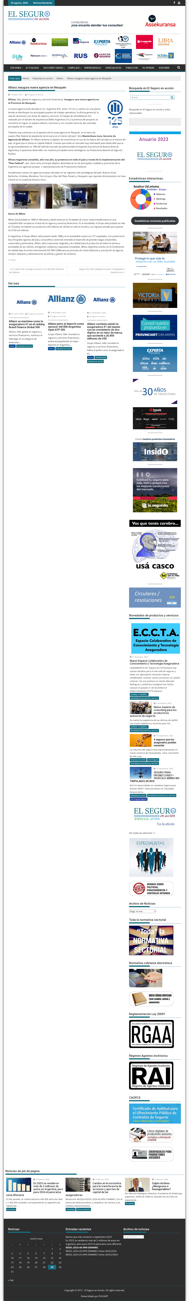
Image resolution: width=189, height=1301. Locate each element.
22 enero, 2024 (17, 313)
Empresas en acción (24, 346)
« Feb (10, 1280)
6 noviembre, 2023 (163, 703)
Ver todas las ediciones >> (142, 832)
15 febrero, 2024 (42, 1179)
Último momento (83, 1209)
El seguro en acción (35, 313)
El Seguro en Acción (35, 94)
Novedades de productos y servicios (144, 698)
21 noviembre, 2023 (97, 312)
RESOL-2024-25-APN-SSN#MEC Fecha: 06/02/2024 (92, 1254)
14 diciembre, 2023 (58, 312)
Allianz (13, 260)
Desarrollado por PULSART (94, 1296)
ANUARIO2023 (100, 357)
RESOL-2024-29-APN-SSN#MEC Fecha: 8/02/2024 (91, 1251)
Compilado (74, 68)
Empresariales (92, 68)
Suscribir (164, 68)
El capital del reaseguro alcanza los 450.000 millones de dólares (36, 271)
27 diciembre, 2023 (140, 657)
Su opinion (148, 68)
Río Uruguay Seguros (139, 799)
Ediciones (15, 68)
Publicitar (132, 68)
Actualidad (32, 68)
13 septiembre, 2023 (164, 768)
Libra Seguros (153, 760)
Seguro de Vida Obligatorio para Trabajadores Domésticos (102, 271)
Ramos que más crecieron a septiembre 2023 (89, 1236)
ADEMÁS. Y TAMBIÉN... (139, 694)
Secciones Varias (53, 68)
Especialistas (113, 68)
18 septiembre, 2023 (164, 735)
